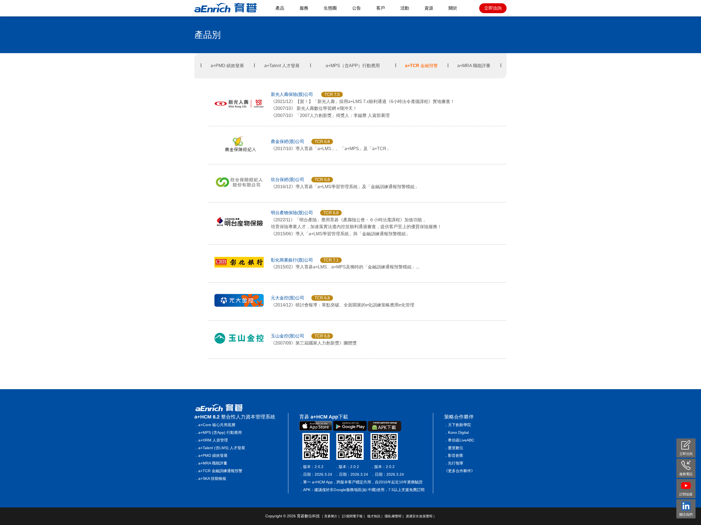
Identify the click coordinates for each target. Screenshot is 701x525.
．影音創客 (453, 455)
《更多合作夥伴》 (459, 471)
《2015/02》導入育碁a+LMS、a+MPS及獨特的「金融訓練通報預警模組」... (345, 267)
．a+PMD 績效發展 (211, 455)
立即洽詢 (493, 8)
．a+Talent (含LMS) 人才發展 (219, 448)
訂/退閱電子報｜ (354, 516)
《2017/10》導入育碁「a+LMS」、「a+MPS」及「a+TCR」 (331, 148)
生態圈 (330, 8)
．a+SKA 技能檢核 (210, 478)
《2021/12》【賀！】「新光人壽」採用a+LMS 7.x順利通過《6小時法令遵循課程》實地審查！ (363, 101)
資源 (428, 8)
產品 (279, 8)
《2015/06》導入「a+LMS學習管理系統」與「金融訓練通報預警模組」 (340, 233)
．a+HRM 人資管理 (211, 440)
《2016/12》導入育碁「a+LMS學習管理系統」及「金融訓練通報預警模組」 (345, 186)
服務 (304, 8)
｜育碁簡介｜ (331, 516)
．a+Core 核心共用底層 (214, 425)
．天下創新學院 (457, 425)
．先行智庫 (453, 463)
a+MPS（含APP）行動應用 (353, 65)
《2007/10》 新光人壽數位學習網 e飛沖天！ (314, 108)
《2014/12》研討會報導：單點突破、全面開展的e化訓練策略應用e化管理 (342, 305)
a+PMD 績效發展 (227, 65)
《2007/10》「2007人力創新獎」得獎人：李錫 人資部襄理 (330, 115)
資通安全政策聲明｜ (421, 516)
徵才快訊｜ (375, 516)
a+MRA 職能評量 (473, 65)
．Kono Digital (456, 432)
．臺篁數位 (453, 448)
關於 (453, 8)
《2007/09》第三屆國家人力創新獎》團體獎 (314, 343)
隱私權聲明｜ (395, 516)
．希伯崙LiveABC (459, 440)
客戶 (380, 8)
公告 (356, 8)
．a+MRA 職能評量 (210, 463)
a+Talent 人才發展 (282, 65)
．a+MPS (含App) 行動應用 (218, 432)
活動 (404, 8)
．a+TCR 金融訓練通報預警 (218, 471)
